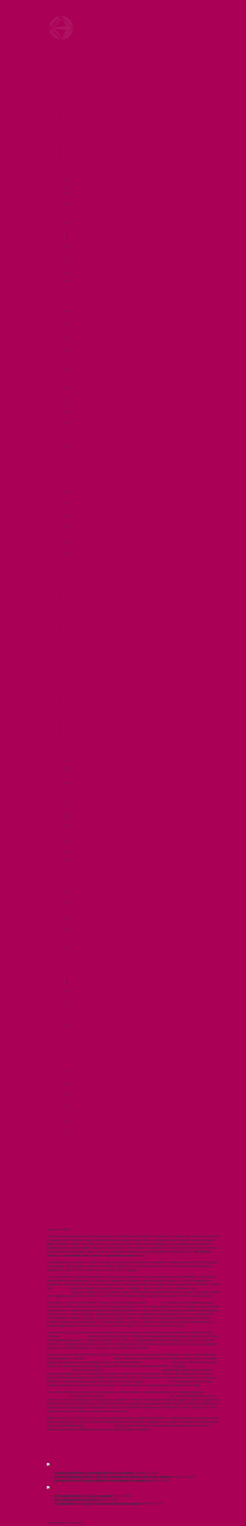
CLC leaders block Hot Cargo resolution (83, 1496)
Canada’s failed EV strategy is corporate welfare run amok (97, 1503)
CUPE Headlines (67, 1465)
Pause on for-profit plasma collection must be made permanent (100, 1480)
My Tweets (54, 1519)
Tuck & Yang (135, 1411)
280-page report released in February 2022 (132, 1370)
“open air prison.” (156, 1381)
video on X (153, 1302)
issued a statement (74, 1336)
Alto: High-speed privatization (76, 1499)
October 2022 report (99, 1358)
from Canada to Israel (98, 1425)
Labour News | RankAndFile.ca (77, 1488)
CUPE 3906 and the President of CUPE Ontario (136, 1396)
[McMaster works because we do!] (61, 39)
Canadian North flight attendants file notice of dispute (94, 1472)
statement (61, 1288)
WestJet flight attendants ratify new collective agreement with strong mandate (113, 1476)
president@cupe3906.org (163, 1255)
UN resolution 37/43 (155, 1362)
